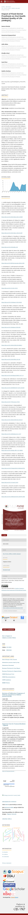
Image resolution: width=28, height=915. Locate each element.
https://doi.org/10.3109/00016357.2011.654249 (12, 387)
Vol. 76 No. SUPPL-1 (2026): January (10, 8)
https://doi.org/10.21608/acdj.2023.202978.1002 (13, 496)
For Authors (5, 854)
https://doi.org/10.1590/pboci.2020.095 (11, 327)
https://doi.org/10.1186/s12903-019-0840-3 (11, 345)
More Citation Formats (10, 610)
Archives (8, 6)
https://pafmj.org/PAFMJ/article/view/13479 (13, 608)
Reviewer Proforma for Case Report (11, 668)
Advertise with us (7, 819)
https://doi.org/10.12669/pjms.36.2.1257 (11, 434)
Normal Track (6, 569)
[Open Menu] (1, 1)
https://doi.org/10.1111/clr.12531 (9, 288)
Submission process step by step (10, 662)
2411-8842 (8, 647)
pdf (5, 535)
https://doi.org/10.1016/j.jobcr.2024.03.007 (11, 233)
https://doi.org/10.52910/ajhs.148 (9, 247)
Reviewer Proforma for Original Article (11, 671)
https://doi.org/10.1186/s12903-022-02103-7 (12, 419)
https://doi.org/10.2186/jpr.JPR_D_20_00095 (12, 450)
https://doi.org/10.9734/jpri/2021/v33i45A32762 (13, 468)
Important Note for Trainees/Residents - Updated (14, 724)
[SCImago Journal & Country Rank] (11, 795)
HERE (6, 804)
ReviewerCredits (9, 807)
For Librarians (5, 856)
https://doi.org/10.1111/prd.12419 (9, 482)
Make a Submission (8, 629)
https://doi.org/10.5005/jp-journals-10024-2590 (12, 263)
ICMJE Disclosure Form (8, 674)
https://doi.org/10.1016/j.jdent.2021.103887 (12, 217)
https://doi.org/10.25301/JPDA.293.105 (10, 359)
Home (3, 6)
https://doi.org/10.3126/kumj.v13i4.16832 (11, 302)
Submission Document (8, 665)
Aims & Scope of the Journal (9, 659)
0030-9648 (8, 650)
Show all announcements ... (8, 771)
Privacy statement (6, 863)
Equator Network (11, 814)
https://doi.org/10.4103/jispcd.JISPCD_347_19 (12, 375)
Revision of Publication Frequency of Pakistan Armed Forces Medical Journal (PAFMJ (13, 694)
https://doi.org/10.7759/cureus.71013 (10, 402)
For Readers (5, 852)
